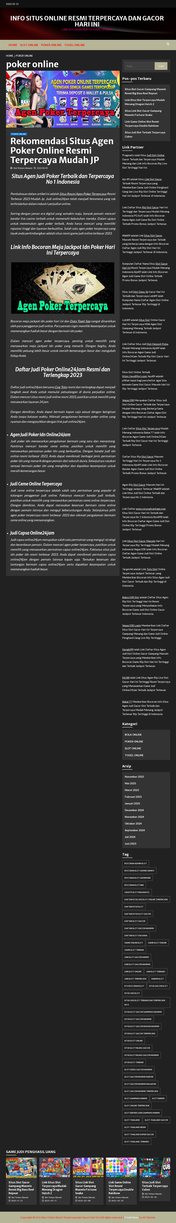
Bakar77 (127, 701)
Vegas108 (128, 400)
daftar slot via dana (135, 935)
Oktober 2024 (133, 823)
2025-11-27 (17, 1200)
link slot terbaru (155, 971)
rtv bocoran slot (134, 986)
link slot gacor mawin (136, 957)
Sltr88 (125, 677)
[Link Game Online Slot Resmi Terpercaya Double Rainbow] (121, 1168)
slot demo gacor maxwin (138, 1069)
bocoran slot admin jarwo (139, 870)
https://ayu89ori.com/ (134, 376)
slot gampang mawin (135, 1098)
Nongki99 (128, 649)
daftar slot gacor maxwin (139, 928)
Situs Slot (144, 319)
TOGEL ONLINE (74, 45)
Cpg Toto (61, 387)
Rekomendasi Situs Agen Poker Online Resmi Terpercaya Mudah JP (62, 150)
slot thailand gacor (156, 1120)
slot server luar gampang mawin (142, 1113)
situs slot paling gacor (137, 1048)
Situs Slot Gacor (153, 235)
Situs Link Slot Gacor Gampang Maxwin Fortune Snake (143, 112)
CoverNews (131, 1217)
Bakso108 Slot (130, 597)
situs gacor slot (158, 986)
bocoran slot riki (134, 885)
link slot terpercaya (135, 979)
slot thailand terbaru (136, 1141)
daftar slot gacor (134, 921)
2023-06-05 (42, 168)
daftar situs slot (133, 906)
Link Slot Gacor (153, 179)
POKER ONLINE (51, 45)
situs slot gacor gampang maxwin (143, 1012)
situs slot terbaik (134, 1062)
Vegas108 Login (131, 625)
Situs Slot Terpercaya (148, 428)
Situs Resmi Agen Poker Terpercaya (82, 194)
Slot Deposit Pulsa (157, 343)
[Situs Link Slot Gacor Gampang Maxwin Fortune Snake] (88, 1168)
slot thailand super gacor (139, 1134)
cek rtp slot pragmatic (137, 892)
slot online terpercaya (136, 1105)
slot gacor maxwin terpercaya (141, 1091)
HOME (13, 45)
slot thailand (132, 1120)
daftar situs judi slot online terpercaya (146, 899)
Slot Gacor (147, 456)
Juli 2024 (130, 836)
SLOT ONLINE (29, 45)
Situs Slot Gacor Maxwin (141, 541)
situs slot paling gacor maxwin (141, 1055)
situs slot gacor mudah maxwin (141, 1026)
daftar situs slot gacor (137, 914)
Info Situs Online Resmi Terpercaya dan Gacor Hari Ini (87, 21)
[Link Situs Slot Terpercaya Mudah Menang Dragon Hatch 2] (54, 1168)
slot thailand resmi (135, 1127)
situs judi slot (132, 993)
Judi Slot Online (155, 155)
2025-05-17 (51, 1200)
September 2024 (135, 830)
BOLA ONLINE (133, 734)
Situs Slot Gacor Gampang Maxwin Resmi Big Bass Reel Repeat (145, 91)
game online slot (133, 943)
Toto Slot (152, 569)
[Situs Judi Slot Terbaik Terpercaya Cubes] (154, 1168)
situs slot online (133, 1041)
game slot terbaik (134, 950)
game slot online (157, 943)
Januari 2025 (132, 803)
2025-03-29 (117, 1200)
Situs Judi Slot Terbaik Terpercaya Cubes (145, 134)
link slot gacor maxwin (137, 964)
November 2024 (134, 816)
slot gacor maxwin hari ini (138, 1077)
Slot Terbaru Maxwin (22, 168)
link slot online (132, 971)
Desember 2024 (134, 810)
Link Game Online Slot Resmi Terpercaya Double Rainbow (142, 123)
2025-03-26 (151, 1197)
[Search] (168, 44)
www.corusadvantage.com (151, 508)
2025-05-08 (84, 1200)
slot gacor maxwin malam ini (140, 1084)
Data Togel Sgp (80, 321)
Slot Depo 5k (140, 291)
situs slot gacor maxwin (137, 1019)
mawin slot (157, 979)
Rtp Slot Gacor (150, 207)
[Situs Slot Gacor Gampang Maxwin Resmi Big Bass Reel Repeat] (21, 1168)
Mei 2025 (130, 783)
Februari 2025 (133, 796)
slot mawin (158, 1098)
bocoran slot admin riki (137, 878)
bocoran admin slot (135, 863)
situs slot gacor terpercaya (139, 1033)
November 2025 (134, 776)
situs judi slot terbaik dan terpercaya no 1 (144, 1002)
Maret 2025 (132, 790)
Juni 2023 (130, 843)
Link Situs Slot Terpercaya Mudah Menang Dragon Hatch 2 (145, 102)
